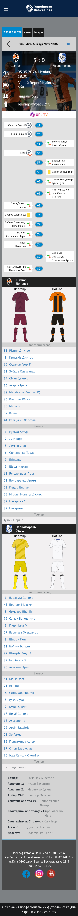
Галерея (38, 32)
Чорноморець (62, 66)
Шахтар (16, 66)
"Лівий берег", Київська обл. (38, 84)
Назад (9, 44)
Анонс (28, 32)
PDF (68, 44)
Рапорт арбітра (12, 32)
